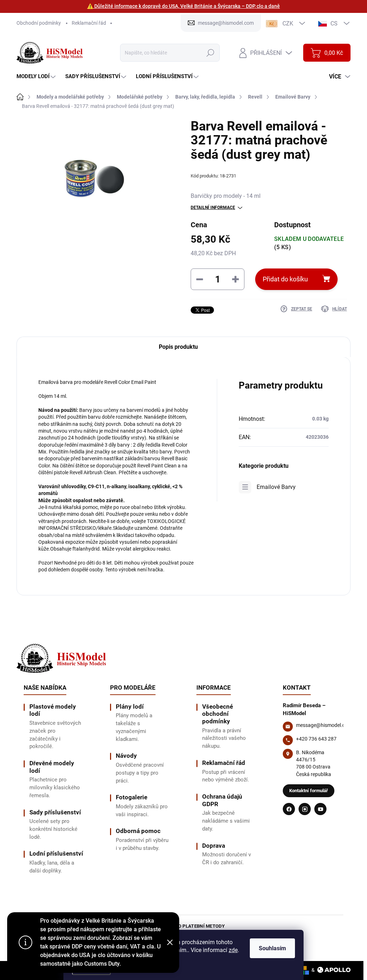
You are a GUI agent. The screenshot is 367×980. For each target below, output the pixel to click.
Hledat (210, 53)
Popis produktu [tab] (178, 346)
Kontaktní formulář (308, 790)
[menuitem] (36, 76)
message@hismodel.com (324, 725)
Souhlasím (272, 948)
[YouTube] (320, 809)
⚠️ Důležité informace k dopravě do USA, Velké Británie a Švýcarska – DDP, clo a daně (183, 6)
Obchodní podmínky (38, 23)
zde (233, 950)
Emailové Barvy (276, 487)
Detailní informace (213, 207)
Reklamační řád (89, 23)
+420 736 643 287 (316, 739)
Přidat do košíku (285, 279)
